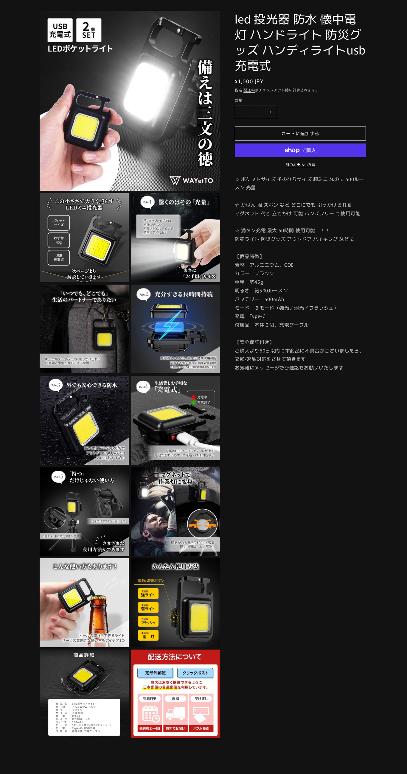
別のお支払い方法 (300, 164)
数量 (239, 100)
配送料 (249, 89)
